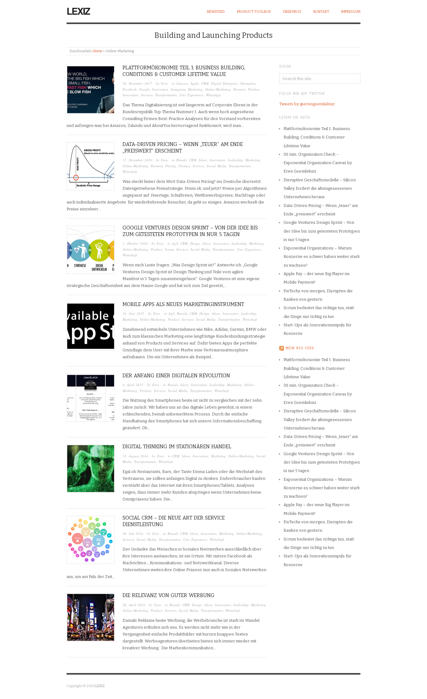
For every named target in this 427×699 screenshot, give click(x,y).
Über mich (292, 12)
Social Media (216, 165)
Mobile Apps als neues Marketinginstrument (183, 304)
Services (147, 95)
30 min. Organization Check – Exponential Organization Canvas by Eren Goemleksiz (318, 163)
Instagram (178, 89)
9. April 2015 (133, 384)
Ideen (203, 160)
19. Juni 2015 (133, 313)
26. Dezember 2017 (137, 83)
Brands (181, 160)
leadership (235, 160)
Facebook (130, 89)
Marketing (195, 89)
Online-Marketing (218, 89)
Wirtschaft (130, 171)
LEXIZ (78, 11)
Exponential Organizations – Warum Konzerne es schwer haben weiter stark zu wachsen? (322, 257)
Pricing (170, 165)
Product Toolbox (254, 12)
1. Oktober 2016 (135, 243)
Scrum (169, 249)
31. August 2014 (135, 456)
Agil (175, 243)
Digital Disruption (224, 83)
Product (184, 165)
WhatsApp (213, 95)
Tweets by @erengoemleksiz (307, 104)
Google (144, 89)
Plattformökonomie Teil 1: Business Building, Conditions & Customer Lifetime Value (184, 71)
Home (97, 51)
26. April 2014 (134, 604)
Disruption (248, 83)
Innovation (160, 89)
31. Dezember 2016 (137, 160)
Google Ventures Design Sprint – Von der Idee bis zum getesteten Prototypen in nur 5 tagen (190, 231)
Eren (164, 83)
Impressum (350, 12)
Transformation (166, 95)
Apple (194, 83)
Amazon (182, 83)
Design (195, 243)
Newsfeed (216, 12)
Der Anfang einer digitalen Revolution (176, 376)
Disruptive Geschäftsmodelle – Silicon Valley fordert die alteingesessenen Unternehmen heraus (320, 188)
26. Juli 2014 (133, 533)
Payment (239, 89)
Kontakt (321, 12)
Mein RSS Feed (300, 348)
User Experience (191, 95)
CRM (204, 83)
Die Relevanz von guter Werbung (168, 595)
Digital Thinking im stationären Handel (177, 447)
